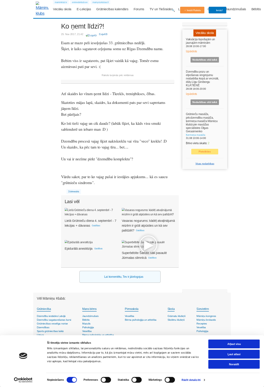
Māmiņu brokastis (206, 319)
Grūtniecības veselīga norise (52, 323)
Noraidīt (234, 364)
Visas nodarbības (204, 163)
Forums (139, 9)
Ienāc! (219, 10)
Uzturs (40, 334)
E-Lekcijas (84, 9)
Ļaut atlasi (234, 354)
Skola (171, 308)
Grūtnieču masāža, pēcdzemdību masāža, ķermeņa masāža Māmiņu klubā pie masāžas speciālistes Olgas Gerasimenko (201, 123)
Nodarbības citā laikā (204, 59)
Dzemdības (43, 327)
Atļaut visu (234, 343)
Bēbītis (256, 9)
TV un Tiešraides (161, 9)
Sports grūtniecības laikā (50, 331)
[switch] (106, 380)
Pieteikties (205, 151)
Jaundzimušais (235, 9)
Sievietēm (202, 308)
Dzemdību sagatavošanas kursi (54, 319)
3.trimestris (73, 191)
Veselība (87, 331)
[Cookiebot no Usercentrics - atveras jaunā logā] (23, 380)
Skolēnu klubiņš (176, 319)
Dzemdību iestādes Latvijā (51, 316)
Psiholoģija (88, 327)
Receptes (201, 323)
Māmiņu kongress (206, 316)
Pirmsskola (131, 308)
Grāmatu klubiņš (177, 316)
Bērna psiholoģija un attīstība (98, 334)
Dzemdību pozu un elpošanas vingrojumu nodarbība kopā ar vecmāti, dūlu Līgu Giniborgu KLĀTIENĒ (202, 78)
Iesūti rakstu (194, 10)
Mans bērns (89, 308)
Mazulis (86, 323)
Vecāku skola (62, 9)
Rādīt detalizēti (191, 379)
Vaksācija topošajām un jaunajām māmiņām (200, 41)
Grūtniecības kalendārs (112, 9)
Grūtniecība (44, 308)
